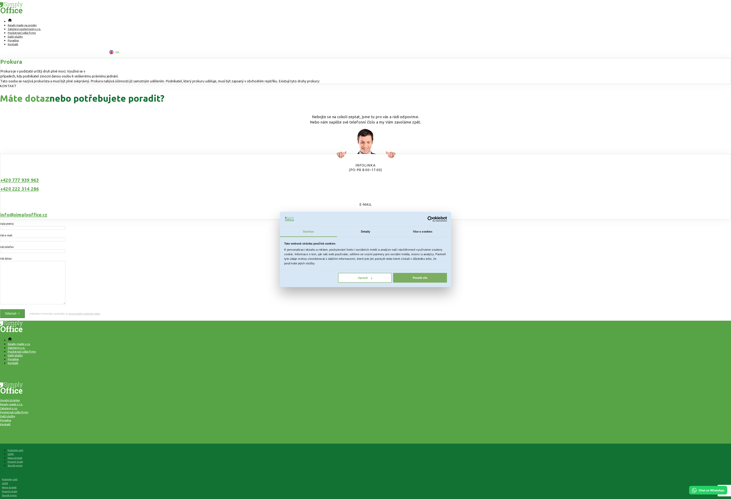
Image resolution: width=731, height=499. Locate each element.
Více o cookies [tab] (422, 231)
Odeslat (11, 313)
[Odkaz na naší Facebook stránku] (365, 371)
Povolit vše (420, 277)
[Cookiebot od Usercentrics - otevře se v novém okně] (430, 219)
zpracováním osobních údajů (84, 313)
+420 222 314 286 (19, 188)
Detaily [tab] (365, 231)
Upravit (363, 277)
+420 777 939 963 (19, 180)
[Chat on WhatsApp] (708, 493)
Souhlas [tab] (308, 231)
